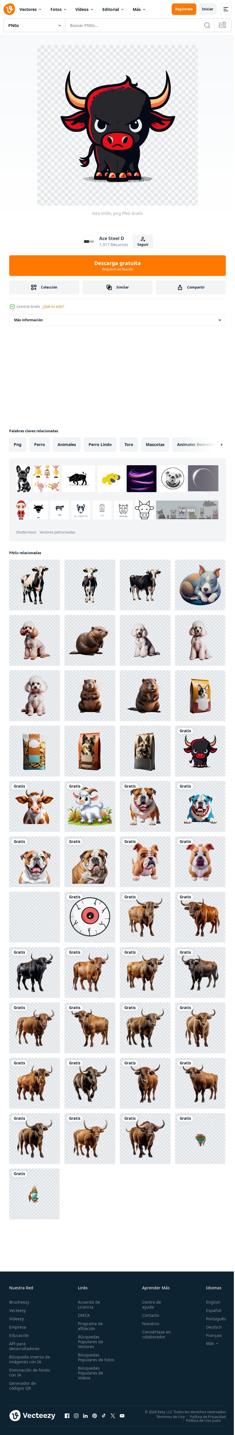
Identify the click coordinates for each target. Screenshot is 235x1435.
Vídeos (82, 9)
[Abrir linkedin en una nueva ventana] (85, 1415)
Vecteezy (17, 1310)
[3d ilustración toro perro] (145, 861)
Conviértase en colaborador (154, 1334)
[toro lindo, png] (200, 751)
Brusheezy (19, 1302)
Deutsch (210, 1327)
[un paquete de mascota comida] (200, 695)
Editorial (110, 9)
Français (210, 1335)
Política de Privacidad (203, 1416)
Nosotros (148, 1323)
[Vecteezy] (9, 9)
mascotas (155, 444)
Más (137, 9)
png (17, 444)
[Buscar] (207, 25)
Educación (19, 1335)
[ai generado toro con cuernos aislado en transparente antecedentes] (145, 917)
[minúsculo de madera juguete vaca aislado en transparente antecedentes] (34, 917)
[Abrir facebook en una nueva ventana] (67, 1415)
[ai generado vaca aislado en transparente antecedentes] (34, 585)
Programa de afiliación (89, 1326)
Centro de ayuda (149, 1304)
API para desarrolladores (24, 1346)
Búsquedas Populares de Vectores (89, 1341)
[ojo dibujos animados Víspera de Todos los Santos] (89, 917)
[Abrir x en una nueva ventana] (113, 1415)
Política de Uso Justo (199, 1420)
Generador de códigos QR (22, 1386)
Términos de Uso (166, 1416)
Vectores (28, 9)
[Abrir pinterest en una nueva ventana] (94, 1415)
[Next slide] (212, 444)
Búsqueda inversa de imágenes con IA (28, 1359)
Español (209, 1310)
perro (39, 444)
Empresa (17, 1327)
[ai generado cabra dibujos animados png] (89, 806)
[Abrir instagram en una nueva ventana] (76, 1415)
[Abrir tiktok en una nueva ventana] (103, 1415)
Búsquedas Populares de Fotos (89, 1359)
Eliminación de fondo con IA (23, 1372)
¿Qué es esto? (53, 306)
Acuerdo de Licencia (88, 1304)
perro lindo (100, 444)
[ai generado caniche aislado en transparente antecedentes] (34, 640)
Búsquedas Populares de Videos (89, 1377)
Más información (28, 320)
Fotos (56, 9)
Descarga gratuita (117, 266)
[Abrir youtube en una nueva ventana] (122, 1415)
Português (212, 1318)
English (209, 1302)
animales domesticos (198, 444)
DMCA (83, 1315)
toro (128, 444)
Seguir (142, 244)
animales (67, 444)
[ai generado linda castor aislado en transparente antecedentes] (89, 640)
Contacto (148, 1315)
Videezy (16, 1318)
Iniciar (207, 9)
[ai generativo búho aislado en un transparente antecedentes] (200, 1138)
